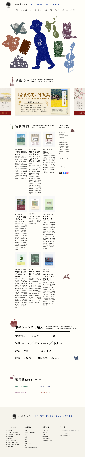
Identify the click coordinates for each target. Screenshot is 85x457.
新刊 (26, 430)
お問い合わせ (73, 10)
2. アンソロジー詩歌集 (12, 432)
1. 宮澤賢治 (9, 430)
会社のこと (19, 10)
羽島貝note (45, 392)
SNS (43, 434)
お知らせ (44, 432)
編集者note (65, 10)
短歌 (26, 437)
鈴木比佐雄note (21, 386)
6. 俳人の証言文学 (11, 440)
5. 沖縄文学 (9, 438)
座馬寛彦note (20, 392)
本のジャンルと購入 (43, 10)
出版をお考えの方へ (55, 10)
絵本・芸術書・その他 (31, 447)
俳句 (26, 439)
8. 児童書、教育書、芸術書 (13, 444)
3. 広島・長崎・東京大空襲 (13, 434)
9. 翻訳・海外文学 (11, 447)
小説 (26, 441)
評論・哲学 (28, 443)
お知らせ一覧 (64, 158)
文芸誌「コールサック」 (29, 10)
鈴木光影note (46, 386)
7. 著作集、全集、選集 (12, 442)
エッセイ (27, 445)
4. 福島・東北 (9, 436)
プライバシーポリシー (48, 440)
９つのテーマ (10, 10)
